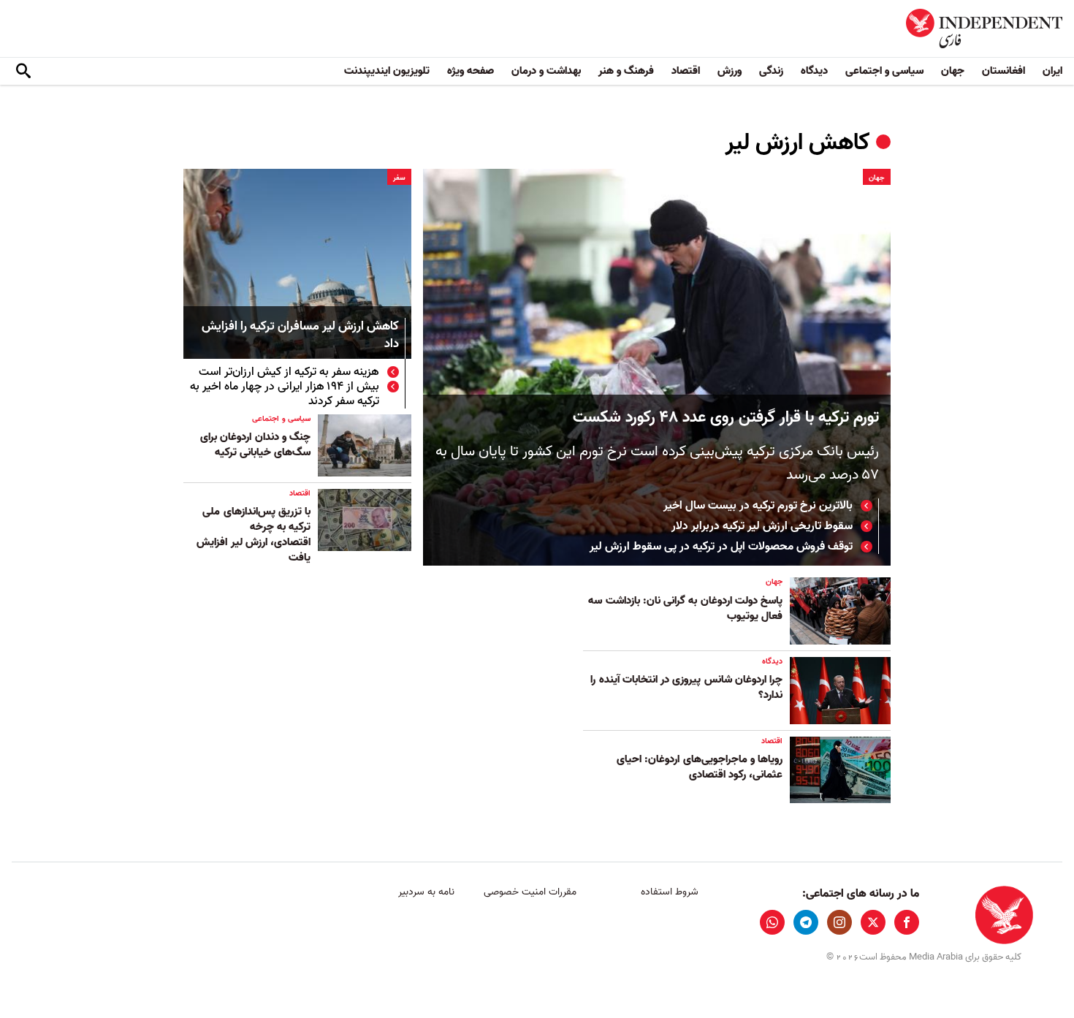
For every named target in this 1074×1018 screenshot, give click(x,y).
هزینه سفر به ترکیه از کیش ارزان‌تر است (287, 372)
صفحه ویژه (470, 71)
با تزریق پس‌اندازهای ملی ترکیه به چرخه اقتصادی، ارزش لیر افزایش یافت (254, 534)
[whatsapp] (772, 922)
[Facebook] (906, 922)
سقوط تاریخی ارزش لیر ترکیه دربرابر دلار (762, 526)
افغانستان (1003, 71)
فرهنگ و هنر (626, 71)
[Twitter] (873, 922)
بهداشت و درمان (546, 71)
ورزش (729, 71)
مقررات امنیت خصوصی (530, 892)
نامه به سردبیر (426, 892)
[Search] (23, 71)
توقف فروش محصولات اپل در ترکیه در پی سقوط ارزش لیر (721, 546)
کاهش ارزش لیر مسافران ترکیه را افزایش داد (300, 336)
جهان (952, 71)
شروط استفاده (669, 892)
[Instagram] (839, 922)
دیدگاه (814, 71)
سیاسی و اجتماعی (884, 71)
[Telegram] (805, 922)
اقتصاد (685, 71)
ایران (1052, 71)
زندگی (771, 71)
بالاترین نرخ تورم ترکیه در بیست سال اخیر (758, 505)
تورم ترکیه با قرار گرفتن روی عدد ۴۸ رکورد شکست (726, 417)
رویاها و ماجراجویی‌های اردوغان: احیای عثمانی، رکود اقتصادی (699, 767)
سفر (399, 177)
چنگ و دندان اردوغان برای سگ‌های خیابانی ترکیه (255, 444)
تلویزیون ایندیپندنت (387, 71)
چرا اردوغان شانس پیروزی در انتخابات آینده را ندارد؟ (686, 687)
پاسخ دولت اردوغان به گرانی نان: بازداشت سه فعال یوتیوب (685, 608)
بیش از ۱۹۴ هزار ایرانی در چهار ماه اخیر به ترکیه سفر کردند (284, 394)
